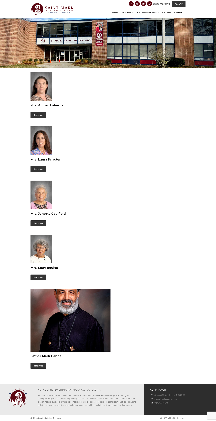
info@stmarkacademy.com (165, 399)
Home (115, 13)
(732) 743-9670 (161, 4)
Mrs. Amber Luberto (46, 105)
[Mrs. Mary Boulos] (41, 249)
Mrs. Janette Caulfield (48, 213)
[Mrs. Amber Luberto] (41, 86)
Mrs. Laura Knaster (45, 159)
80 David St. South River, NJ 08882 (169, 395)
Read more (38, 115)
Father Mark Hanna (45, 356)
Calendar (166, 13)
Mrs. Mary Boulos (44, 268)
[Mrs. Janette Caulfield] (41, 194)
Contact (178, 13)
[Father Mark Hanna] (70, 320)
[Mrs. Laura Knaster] (41, 140)
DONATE (178, 4)
